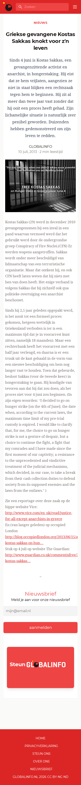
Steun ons (41, 754)
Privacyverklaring (41, 746)
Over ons (41, 761)
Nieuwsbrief (41, 769)
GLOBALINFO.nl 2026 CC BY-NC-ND (40, 777)
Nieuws (40, 23)
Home (40, 738)
